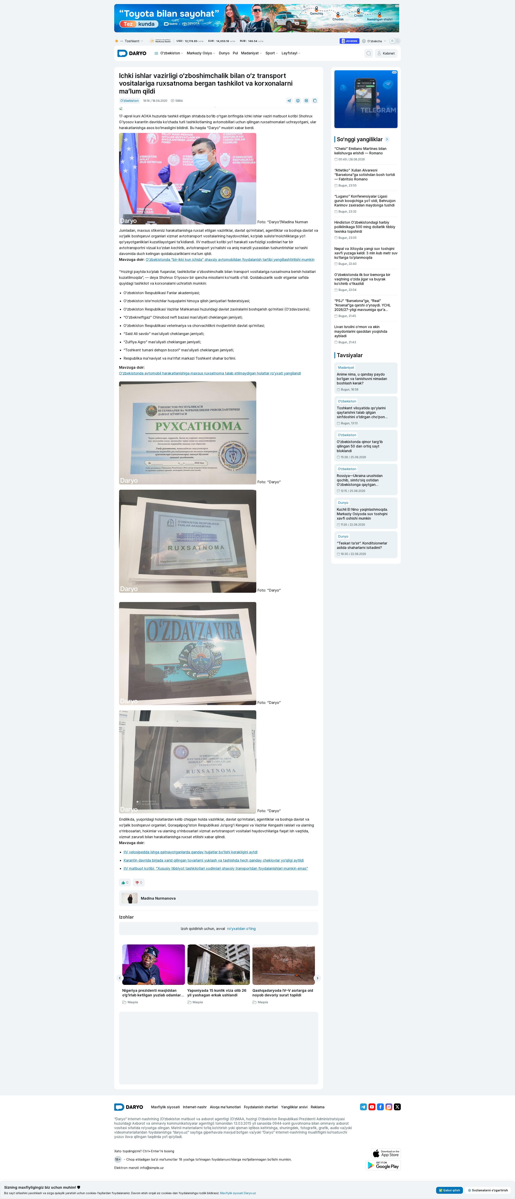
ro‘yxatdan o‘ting (241, 928)
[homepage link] (131, 53)
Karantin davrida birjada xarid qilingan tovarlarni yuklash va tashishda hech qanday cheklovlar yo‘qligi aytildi (214, 860)
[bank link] (160, 41)
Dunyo (224, 53)
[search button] (368, 53)
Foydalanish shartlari (261, 1107)
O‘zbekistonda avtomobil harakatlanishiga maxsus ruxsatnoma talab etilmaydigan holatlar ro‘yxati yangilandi (210, 373)
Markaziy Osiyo (199, 53)
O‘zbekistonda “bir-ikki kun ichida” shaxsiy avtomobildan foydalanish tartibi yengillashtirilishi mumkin (230, 259)
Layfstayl (289, 53)
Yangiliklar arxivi (294, 1107)
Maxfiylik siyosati (165, 1107)
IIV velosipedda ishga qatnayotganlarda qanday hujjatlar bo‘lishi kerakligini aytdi (191, 852)
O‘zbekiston (170, 53)
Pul (235, 53)
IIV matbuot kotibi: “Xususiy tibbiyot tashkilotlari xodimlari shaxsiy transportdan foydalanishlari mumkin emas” (216, 868)
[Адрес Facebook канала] (380, 1106)
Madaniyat (250, 53)
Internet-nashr (195, 1107)
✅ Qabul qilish (449, 1190)
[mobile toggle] (156, 53)
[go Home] (128, 1107)
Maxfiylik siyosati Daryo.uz (238, 1193)
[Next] (317, 978)
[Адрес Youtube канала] (371, 1106)
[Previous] (120, 978)
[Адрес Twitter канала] (397, 1106)
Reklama (317, 1107)
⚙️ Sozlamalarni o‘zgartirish (488, 1190)
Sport (270, 53)
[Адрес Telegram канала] (363, 1106)
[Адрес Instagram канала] (388, 1106)
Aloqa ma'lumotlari (225, 1107)
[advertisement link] (349, 41)
